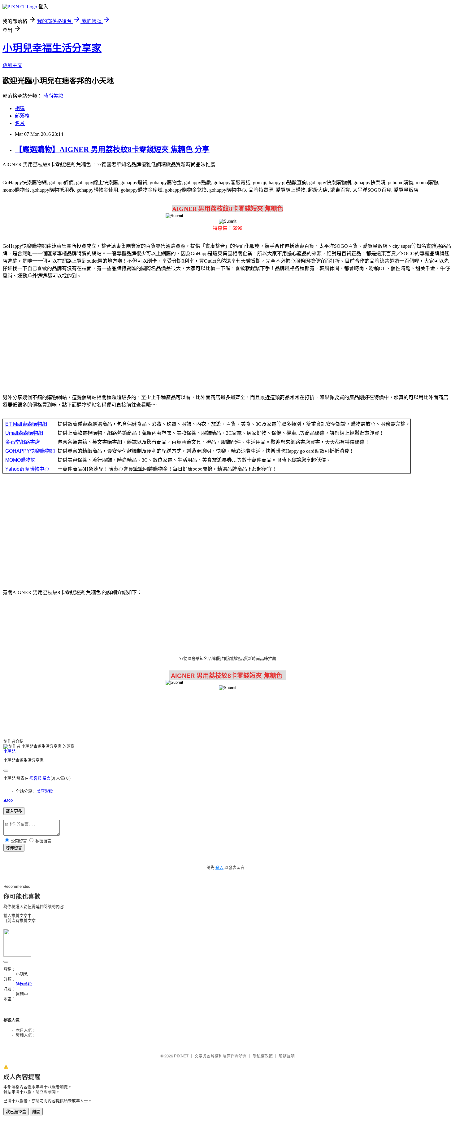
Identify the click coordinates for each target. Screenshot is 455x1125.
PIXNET (181, 1056)
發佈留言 (14, 848)
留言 (46, 778)
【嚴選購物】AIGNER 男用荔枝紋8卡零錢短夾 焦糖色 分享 (112, 149)
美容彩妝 (45, 791)
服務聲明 (287, 1056)
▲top (8, 800)
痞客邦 (35, 778)
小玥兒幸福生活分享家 (52, 48)
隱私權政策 (263, 1056)
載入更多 (14, 811)
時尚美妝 (53, 96)
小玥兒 (9, 751)
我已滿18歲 (16, 1111)
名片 (20, 123)
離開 (36, 1111)
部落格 (22, 115)
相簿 (20, 108)
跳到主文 (12, 65)
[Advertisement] (228, 333)
